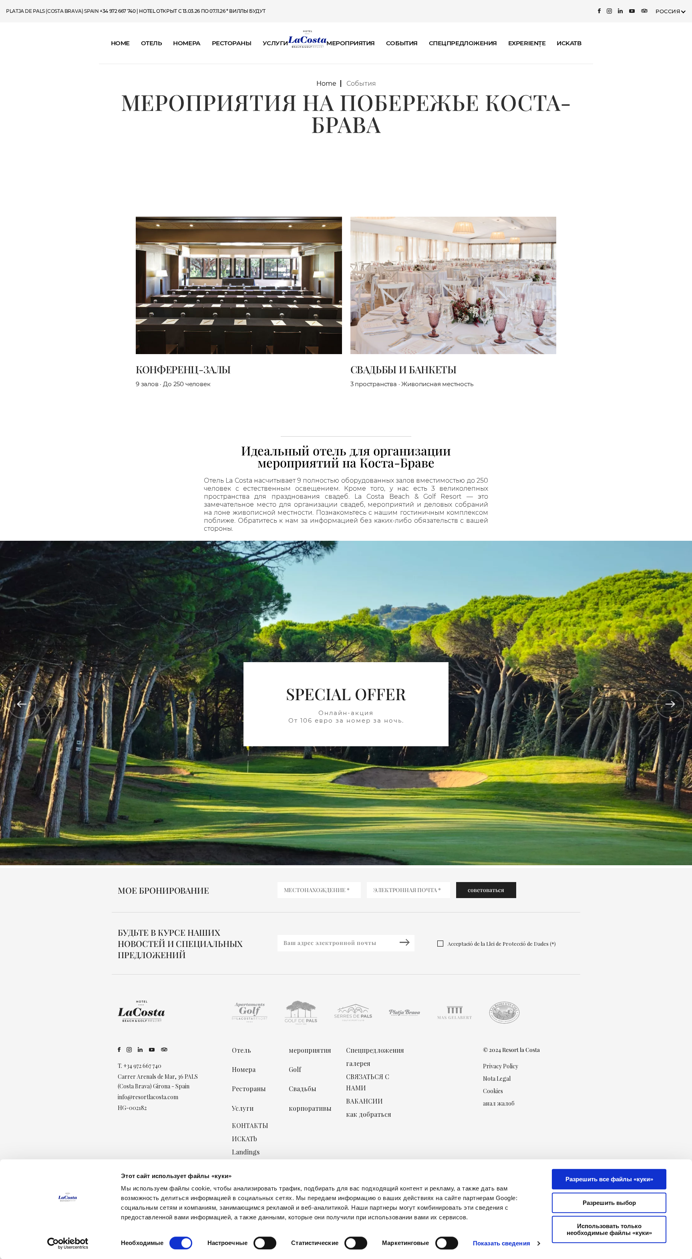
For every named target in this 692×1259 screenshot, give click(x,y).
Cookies (493, 1091)
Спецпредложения (463, 43)
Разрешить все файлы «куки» (609, 1179)
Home (120, 43)
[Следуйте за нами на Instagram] (609, 11)
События (402, 43)
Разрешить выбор (609, 1202)
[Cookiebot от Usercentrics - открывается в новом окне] (68, 1243)
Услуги (275, 43)
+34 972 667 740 (117, 11)
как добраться (368, 1114)
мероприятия (350, 43)
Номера (186, 43)
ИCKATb (569, 43)
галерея (358, 1063)
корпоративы (310, 1108)
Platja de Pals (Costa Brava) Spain (53, 11)
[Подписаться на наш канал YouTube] (632, 11)
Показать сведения (501, 1243)
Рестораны (231, 43)
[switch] (264, 1243)
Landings (246, 1152)
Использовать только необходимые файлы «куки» (609, 1229)
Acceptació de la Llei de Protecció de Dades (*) (502, 943)
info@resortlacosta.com (148, 1097)
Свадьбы (302, 1088)
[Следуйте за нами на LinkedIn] (620, 11)
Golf (295, 1069)
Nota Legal (497, 1078)
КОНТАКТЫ (250, 1125)
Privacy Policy (500, 1066)
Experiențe (526, 43)
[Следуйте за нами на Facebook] (599, 11)
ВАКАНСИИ (364, 1101)
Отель (151, 43)
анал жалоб (499, 1103)
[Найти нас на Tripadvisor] (644, 11)
